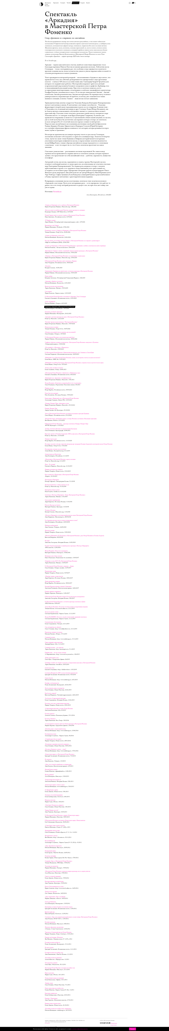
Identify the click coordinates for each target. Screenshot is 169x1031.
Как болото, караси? (50, 693)
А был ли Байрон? (50, 301)
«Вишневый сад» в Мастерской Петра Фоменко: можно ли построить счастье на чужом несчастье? (72, 357)
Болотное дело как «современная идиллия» (57, 703)
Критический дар (50, 912)
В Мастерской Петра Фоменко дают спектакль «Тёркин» (61, 261)
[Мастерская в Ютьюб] (109, 1023)
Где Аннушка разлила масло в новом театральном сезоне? (61, 520)
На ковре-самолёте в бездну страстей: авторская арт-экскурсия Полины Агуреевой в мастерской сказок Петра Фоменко (78, 444)
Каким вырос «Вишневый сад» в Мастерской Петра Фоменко (62, 398)
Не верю (47, 540)
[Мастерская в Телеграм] (100, 1023)
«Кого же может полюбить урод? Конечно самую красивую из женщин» (65, 210)
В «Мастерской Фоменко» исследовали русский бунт (60, 337)
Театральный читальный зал (53, 779)
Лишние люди (49, 983)
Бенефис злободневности (52, 683)
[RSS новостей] (108, 1023)
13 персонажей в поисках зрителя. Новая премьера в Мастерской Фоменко (66, 724)
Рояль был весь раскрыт (51, 393)
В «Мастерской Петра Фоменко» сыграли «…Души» (59, 566)
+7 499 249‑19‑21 (81, 1020)
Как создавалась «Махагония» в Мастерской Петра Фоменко (62, 474)
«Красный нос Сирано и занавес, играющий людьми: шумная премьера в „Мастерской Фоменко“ (71, 251)
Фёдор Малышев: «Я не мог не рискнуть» (56, 551)
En (135, 3)
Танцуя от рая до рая (51, 439)
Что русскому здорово (51, 963)
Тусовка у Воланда (50, 510)
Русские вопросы (49, 713)
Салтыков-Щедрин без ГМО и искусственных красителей (61, 673)
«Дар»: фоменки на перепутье (53, 846)
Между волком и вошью (51, 327)
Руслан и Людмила (50, 718)
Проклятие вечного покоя (52, 490)
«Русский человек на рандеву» (53, 957)
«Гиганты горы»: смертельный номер (55, 729)
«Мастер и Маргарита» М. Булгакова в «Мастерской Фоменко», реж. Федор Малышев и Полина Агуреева (74, 535)
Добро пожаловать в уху (52, 657)
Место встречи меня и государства (54, 688)
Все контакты (47, 1023)
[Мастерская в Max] (104, 1023)
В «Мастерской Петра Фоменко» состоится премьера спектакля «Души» (65, 601)
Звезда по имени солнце (51, 612)
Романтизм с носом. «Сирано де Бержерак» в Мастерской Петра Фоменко (65, 230)
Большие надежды (50, 922)
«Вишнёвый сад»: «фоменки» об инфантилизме (58, 378)
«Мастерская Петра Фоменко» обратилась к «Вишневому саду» (62, 373)
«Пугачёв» (48, 266)
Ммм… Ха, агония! (50, 464)
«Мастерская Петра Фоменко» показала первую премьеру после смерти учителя (67, 871)
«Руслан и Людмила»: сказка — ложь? (55, 749)
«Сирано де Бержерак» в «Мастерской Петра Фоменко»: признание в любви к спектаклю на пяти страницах (75, 246)
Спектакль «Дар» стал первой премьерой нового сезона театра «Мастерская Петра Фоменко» (71, 917)
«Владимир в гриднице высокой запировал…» (58, 744)
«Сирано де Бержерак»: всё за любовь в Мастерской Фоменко (62, 205)
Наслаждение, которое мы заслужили (55, 449)
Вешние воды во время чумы (53, 1003)
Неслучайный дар (50, 841)
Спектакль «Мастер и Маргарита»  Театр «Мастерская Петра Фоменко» (65, 495)
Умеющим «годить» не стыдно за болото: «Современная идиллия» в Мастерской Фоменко (70, 663)
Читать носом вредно (51, 891)
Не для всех (48, 759)
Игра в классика (49, 973)
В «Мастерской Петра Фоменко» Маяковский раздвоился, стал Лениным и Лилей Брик (69, 352)
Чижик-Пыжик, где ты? (51, 810)
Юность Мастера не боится (52, 505)
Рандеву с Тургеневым (51, 998)
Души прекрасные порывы (52, 581)
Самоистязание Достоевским (53, 622)
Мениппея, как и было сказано (53, 556)
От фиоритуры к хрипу (51, 790)
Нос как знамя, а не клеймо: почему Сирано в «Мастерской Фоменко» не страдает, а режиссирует (72, 240)
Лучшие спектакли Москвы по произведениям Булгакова (61, 429)
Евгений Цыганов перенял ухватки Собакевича (58, 586)
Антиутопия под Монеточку (53, 454)
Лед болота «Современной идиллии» (55, 698)
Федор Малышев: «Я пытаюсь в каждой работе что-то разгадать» (63, 383)
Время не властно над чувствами (54, 286)
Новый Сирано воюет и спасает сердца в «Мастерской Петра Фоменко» (65, 215)
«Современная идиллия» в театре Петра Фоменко (59, 708)
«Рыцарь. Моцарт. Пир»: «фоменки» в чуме (57, 403)
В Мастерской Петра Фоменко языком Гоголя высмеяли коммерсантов (64, 596)
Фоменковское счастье (51, 835)
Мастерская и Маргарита (52, 479)
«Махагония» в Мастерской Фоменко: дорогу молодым (60, 459)
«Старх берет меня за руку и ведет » (55, 825)
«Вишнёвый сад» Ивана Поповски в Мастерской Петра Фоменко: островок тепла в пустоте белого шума (74, 362)
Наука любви (48, 276)
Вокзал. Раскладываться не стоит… (54, 886)
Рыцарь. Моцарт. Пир (51, 408)
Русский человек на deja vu (52, 942)
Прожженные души (50, 571)
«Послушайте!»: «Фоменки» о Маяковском (57, 347)
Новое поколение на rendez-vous (54, 988)
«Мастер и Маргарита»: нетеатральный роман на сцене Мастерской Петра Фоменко (68, 515)
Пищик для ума (49, 388)
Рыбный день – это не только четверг (55, 652)
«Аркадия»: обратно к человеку (54, 281)
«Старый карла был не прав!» (53, 739)
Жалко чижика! (49, 774)
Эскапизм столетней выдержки (54, 795)
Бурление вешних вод (51, 993)
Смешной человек (50, 637)
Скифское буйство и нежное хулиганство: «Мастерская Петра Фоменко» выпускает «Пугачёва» (72, 342)
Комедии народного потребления (54, 881)
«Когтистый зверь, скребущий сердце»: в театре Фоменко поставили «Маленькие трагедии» (71, 418)
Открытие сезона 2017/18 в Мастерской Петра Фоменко (61, 561)
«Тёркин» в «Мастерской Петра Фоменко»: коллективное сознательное (65, 256)
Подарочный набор (50, 851)
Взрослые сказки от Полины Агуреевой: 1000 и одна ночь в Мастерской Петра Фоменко (70, 434)
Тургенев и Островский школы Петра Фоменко (58, 932)
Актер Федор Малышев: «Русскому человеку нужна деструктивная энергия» (66, 607)
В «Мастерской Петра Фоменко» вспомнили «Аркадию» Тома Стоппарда (65, 296)
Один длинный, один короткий (53, 642)
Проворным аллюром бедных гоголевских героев (58, 907)
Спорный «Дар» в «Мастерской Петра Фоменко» (58, 861)
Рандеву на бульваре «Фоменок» (54, 937)
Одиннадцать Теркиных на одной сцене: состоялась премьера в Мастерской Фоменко (69, 271)
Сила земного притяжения (52, 500)
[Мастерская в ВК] (102, 1023)
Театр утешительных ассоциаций (54, 978)
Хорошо (132, 1029)
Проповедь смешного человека (53, 632)
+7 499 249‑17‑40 (74, 1020)
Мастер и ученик (49, 530)
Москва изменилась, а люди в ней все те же (57, 485)
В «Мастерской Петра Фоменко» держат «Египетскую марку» (62, 815)
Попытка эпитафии (50, 856)
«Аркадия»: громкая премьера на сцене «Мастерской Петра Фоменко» (64, 317)
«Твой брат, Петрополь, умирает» (54, 805)
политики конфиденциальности (79, 1029)
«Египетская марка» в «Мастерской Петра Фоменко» (59, 754)
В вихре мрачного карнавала (53, 591)
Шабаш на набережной (51, 525)
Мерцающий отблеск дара (52, 830)
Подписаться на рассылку (111, 1023)
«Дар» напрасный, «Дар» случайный (55, 896)
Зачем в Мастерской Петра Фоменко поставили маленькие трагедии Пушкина (67, 413)
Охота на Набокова (50, 902)
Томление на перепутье (51, 866)
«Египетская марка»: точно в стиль (54, 785)
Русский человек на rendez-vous (54, 952)
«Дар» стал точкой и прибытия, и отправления (58, 764)
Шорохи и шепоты (50, 800)
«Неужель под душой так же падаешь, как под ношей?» (60, 332)
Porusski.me (57, 192)
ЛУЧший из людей (50, 220)
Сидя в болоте (49, 678)
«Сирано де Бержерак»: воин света (54, 235)
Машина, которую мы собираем (54, 469)
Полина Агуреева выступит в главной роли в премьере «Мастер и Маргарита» (67, 546)
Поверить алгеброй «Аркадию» (53, 312)
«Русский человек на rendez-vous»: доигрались (58, 1008)
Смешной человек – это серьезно (54, 647)
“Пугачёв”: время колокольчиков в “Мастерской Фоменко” (61, 322)
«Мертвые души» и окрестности (54, 576)
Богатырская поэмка (50, 734)
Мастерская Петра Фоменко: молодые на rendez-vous (60, 968)
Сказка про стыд (49, 668)
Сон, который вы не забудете (53, 627)
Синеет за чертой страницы (53, 876)
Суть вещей (48, 291)
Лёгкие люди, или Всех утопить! (54, 368)
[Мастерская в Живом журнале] (106, 1023)
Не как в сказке (49, 947)
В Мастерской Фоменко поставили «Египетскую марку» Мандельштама (65, 820)
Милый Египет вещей (51, 769)
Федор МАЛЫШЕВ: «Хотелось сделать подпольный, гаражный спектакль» (66, 617)
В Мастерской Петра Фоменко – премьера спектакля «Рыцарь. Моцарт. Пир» (66, 424)
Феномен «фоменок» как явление (54, 927)
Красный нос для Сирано (52, 225)
